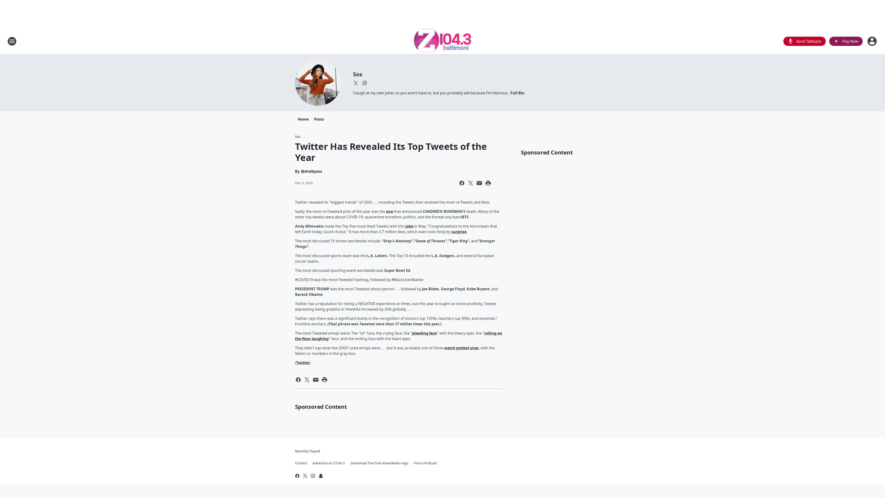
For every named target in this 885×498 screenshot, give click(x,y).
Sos (357, 74)
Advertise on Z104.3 (329, 463)
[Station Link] (442, 41)
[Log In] (872, 41)
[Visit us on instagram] (364, 83)
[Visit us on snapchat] (321, 476)
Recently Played (307, 451)
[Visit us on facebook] (297, 476)
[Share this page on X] (470, 183)
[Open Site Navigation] (12, 41)
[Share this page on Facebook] (462, 183)
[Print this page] (488, 183)
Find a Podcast (425, 463)
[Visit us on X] (356, 83)
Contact (301, 463)
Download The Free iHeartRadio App (379, 463)
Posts (319, 119)
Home (303, 119)
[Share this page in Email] (479, 183)
